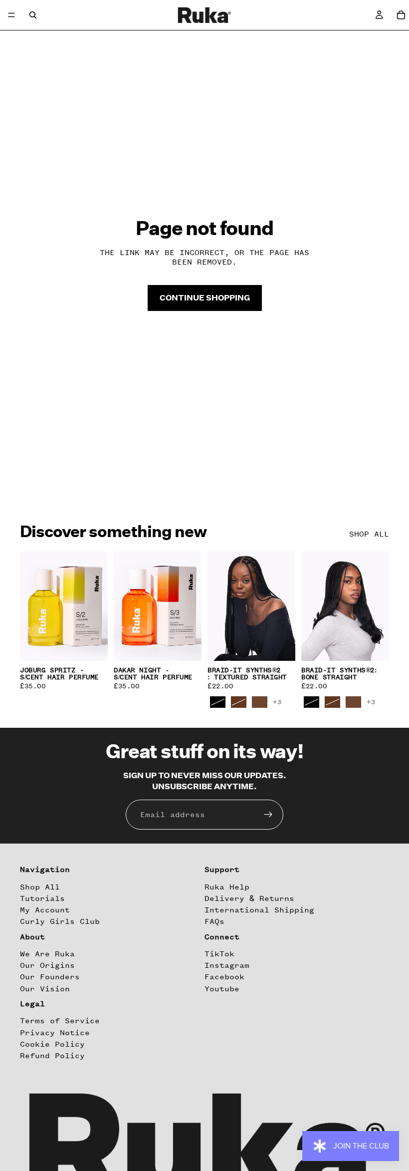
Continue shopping (205, 297)
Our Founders (50, 977)
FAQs (214, 921)
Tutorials (42, 898)
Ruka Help (226, 886)
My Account (45, 910)
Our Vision (45, 988)
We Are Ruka (47, 953)
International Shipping (259, 910)
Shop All (40, 886)
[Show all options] (277, 702)
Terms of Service (60, 1021)
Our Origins (47, 965)
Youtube (221, 988)
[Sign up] (268, 814)
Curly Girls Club (60, 921)
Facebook (224, 977)
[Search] (33, 15)
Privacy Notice (55, 1032)
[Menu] (11, 14)
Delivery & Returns (249, 898)
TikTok (219, 953)
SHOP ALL (369, 534)
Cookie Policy (52, 1044)
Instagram (226, 965)
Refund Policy (52, 1055)
